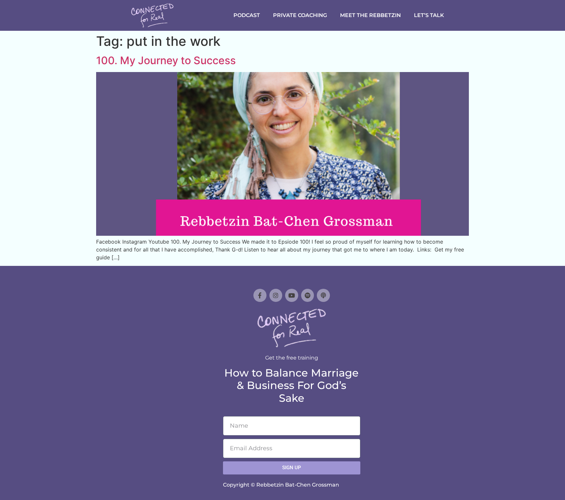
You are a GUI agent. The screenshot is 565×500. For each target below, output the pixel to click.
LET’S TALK (429, 15)
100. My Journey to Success (166, 60)
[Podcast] (323, 295)
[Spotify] (307, 295)
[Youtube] (291, 295)
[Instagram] (275, 295)
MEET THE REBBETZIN (370, 15)
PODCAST (246, 15)
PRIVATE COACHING (300, 15)
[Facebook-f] (259, 295)
